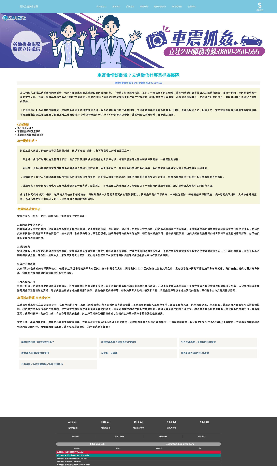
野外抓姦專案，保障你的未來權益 (198, 342)
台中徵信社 (171, 422)
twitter (118, 448)
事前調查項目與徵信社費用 (35, 353)
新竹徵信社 (138, 422)
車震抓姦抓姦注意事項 (28, 131)
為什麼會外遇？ (25, 128)
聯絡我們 (201, 436)
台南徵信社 (204, 422)
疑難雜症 (192, 6)
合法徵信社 (102, 6)
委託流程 (130, 6)
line (200, 448)
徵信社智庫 (119, 436)
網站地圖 (163, 436)
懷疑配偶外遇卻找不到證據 (195, 353)
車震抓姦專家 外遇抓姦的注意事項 (118, 342)
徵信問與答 (177, 6)
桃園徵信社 (105, 422)
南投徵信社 (105, 428)
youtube (77, 448)
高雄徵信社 (72, 428)
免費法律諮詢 (160, 6)
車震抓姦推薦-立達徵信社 (30, 134)
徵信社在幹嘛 (138, 428)
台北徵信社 (72, 422)
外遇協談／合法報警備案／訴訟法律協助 (42, 364)
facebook (159, 448)
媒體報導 (144, 6)
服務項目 (116, 6)
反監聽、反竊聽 (109, 353)
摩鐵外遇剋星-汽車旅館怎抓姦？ (37, 342)
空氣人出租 (171, 428)
